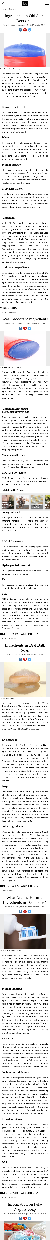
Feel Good (12, 9)
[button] (20, 30)
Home (4, 9)
